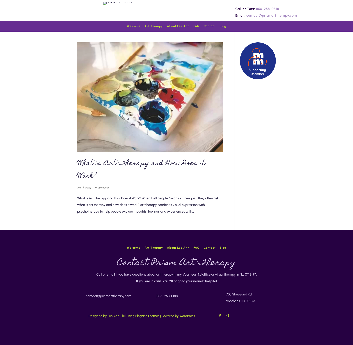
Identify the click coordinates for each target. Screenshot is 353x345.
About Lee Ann (178, 26)
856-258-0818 (267, 9)
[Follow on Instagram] (227, 315)
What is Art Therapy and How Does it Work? (141, 169)
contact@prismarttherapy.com (271, 15)
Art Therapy (154, 26)
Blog (223, 26)
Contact (210, 26)
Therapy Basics (100, 187)
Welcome (133, 26)
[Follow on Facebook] (220, 315)
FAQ (196, 26)
